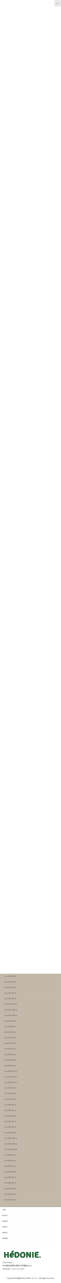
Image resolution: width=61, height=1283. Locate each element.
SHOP (4, 1232)
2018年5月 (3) (10, 1177)
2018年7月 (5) (10, 1166)
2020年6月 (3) (10, 1038)
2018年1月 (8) (10, 1199)
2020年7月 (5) (10, 1032)
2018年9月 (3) (10, 1155)
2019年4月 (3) (10, 1116)
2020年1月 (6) (10, 1065)
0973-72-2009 (18, 1269)
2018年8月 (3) (10, 1160)
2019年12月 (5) (10, 1071)
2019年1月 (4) (10, 1132)
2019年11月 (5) (10, 1077)
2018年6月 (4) (10, 1172)
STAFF (5, 1227)
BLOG (5, 1215)
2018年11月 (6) (10, 1144)
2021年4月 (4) (10, 982)
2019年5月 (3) (10, 1110)
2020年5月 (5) (10, 1043)
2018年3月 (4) (10, 1188)
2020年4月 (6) (10, 1049)
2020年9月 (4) (10, 1021)
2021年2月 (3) (10, 993)
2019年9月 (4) (10, 1088)
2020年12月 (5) (10, 1004)
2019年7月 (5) (10, 1099)
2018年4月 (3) (10, 1183)
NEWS (5, 1238)
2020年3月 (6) (10, 1054)
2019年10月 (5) (10, 1082)
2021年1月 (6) (10, 998)
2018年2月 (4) (10, 1194)
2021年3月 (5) (10, 987)
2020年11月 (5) (10, 1010)
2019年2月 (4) (10, 1127)
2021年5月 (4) (10, 976)
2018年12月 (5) (10, 1138)
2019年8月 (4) (10, 1093)
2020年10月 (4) (10, 1015)
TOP (4, 1209)
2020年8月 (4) (10, 1026)
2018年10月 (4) (10, 1149)
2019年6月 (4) (10, 1104)
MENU (5, 1221)
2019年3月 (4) (10, 1121)
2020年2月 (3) (10, 1060)
